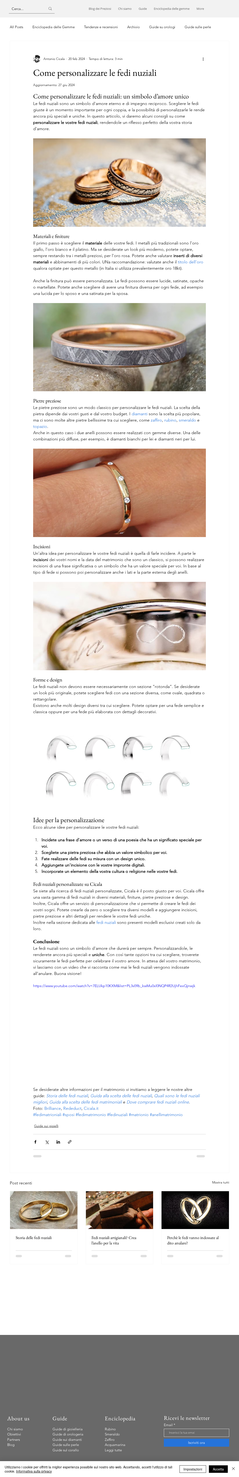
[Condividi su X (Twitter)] (47, 1142)
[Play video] (119, 1031)
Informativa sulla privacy (34, 1471)
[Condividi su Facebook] (35, 1142)
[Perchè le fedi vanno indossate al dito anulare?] (195, 1210)
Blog (10, 1444)
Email (168, 1425)
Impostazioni (192, 1469)
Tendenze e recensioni (101, 27)
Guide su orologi (162, 27)
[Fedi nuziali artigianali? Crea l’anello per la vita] (119, 1210)
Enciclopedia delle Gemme (53, 27)
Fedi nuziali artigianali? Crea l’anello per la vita (113, 1240)
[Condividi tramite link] (69, 1142)
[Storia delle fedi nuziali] (43, 1210)
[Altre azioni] (203, 59)
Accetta (218, 1469)
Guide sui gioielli (46, 1126)
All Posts (16, 27)
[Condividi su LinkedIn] (58, 1142)
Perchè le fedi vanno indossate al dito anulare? (193, 1240)
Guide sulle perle (198, 27)
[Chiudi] (233, 1469)
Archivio (133, 27)
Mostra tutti (220, 1182)
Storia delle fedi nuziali (34, 1237)
